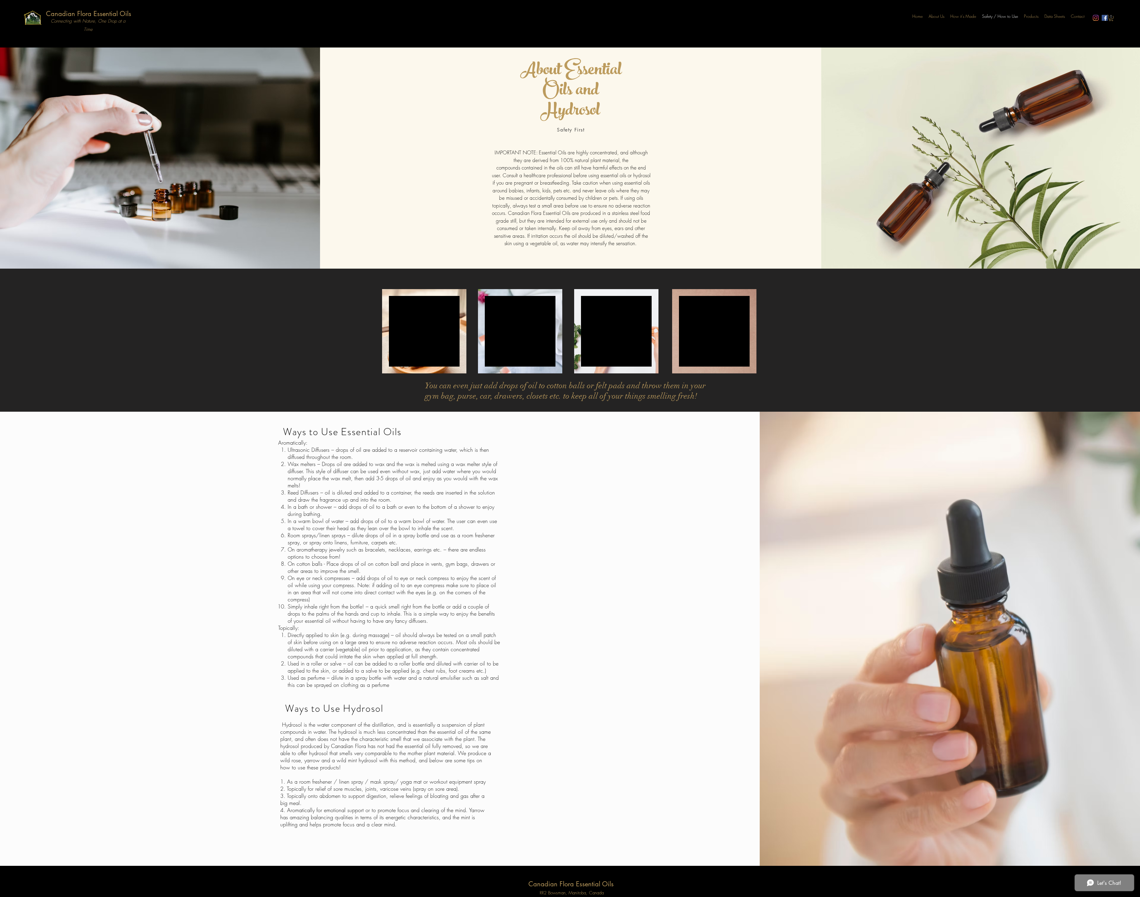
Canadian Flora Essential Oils (88, 13)
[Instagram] (1096, 18)
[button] (1111, 18)
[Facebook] (1105, 18)
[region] (424, 331)
